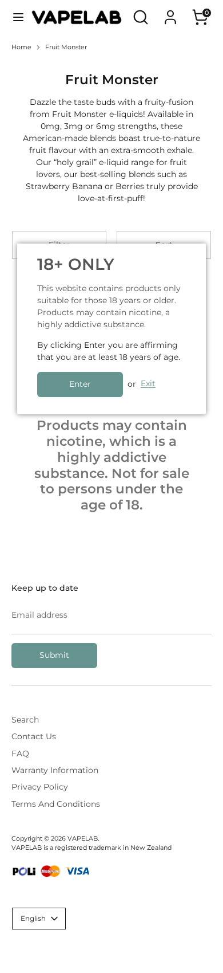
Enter (80, 384)
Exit (148, 384)
